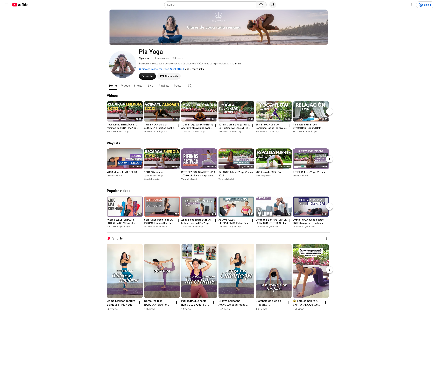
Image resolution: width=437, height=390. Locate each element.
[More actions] (141, 125)
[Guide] (6, 5)
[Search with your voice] (272, 4)
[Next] (329, 111)
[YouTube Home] (20, 5)
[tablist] (218, 86)
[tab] (113, 86)
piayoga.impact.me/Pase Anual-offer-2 (163, 69)
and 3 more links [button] (194, 69)
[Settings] (411, 5)
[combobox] (211, 5)
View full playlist (114, 176)
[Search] (261, 4)
